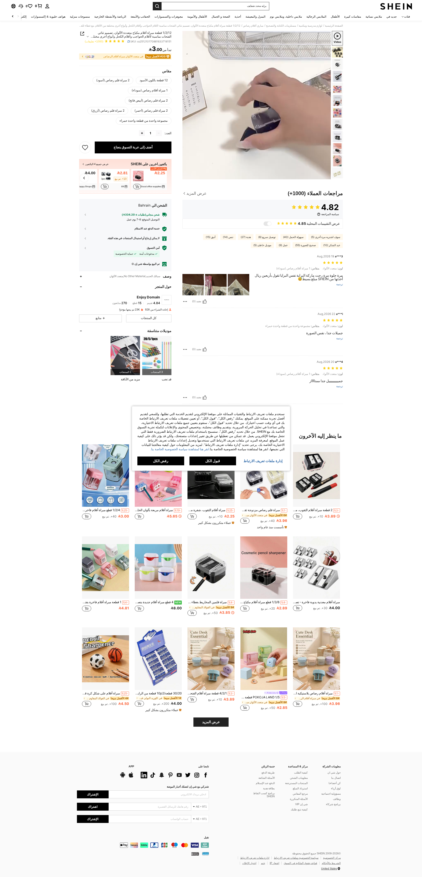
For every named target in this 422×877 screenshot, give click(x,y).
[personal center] (47, 6)
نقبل (206, 837)
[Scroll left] (18, 16)
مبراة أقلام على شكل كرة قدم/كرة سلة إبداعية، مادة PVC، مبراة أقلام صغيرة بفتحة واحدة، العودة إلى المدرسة (105, 693)
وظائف (337, 799)
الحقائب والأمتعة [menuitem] (140, 16)
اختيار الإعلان (249, 863)
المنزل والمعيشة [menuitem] (256, 16)
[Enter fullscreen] (187, 176)
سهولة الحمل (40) (293, 237)
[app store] (131, 777)
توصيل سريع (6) (267, 237)
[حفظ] (85, 147)
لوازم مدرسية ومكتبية (310, 25)
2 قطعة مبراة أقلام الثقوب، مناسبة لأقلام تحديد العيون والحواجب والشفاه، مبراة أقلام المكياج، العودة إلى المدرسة (316, 510)
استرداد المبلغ (300, 788)
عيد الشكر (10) (331, 245)
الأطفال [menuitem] (335, 16)
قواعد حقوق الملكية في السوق (300, 863)
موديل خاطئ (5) (262, 245)
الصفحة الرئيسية (334, 25)
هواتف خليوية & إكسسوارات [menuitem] (48, 16)
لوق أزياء (336, 788)
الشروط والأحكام (331, 863)
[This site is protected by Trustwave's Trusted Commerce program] (205, 853)
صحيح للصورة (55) (305, 245)
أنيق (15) (210, 237)
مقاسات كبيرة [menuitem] (352, 16)
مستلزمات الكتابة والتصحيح (281, 25)
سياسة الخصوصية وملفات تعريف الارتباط (296, 857)
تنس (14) (228, 237)
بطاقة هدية (269, 788)
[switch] (267, 224)
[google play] (123, 777)
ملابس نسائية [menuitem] (374, 16)
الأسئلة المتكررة (299, 799)
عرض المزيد (211, 722)
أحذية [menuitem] (238, 16)
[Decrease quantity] (159, 133)
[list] (173, 775)
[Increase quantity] (142, 133)
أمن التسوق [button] (153, 247)
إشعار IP (274, 863)
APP (131, 766)
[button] (21, 6)
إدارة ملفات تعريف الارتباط (254, 857)
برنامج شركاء (333, 804)
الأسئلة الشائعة (266, 777)
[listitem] (149, 179)
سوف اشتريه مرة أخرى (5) (325, 237)
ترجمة (339, 284)
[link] (38, 6)
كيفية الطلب (301, 772)
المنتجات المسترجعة (296, 783)
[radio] (153, 80)
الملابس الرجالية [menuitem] (316, 16)
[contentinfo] (143, 845)
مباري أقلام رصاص (253, 25)
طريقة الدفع (268, 772)
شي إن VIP (301, 804)
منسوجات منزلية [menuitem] (80, 16)
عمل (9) (283, 245)
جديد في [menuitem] (391, 16)
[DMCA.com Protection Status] (195, 853)
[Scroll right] (12, 16)
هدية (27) (246, 237)
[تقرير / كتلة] (185, 301)
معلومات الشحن (299, 777)
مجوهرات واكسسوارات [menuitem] (169, 16)
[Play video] (256, 105)
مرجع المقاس (300, 793)
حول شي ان (334, 772)
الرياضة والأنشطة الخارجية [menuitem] (110, 16)
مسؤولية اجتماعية (331, 793)
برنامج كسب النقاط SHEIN (264, 795)
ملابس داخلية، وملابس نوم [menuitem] (286, 16)
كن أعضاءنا (335, 783)
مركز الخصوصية (332, 857)
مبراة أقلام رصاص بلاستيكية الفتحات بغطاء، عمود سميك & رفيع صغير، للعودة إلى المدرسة (316, 693)
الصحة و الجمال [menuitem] (220, 16)
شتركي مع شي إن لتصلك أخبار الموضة (188, 786)
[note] (271, 527)
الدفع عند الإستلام (265, 783)
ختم (263, 863)
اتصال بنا (336, 777)
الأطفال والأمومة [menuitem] (197, 16)
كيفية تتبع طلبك (299, 809)
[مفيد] (204, 301)
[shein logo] (396, 6)
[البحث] (157, 6)
